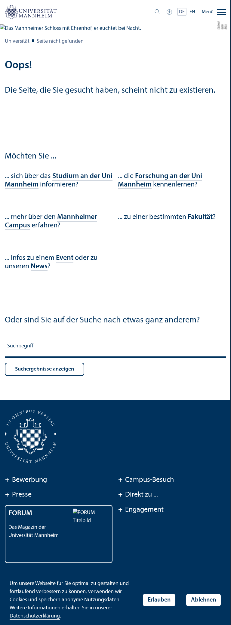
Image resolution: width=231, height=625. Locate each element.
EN (192, 12)
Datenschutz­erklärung (35, 616)
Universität (17, 41)
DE (182, 12)
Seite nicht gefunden (60, 41)
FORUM (20, 513)
